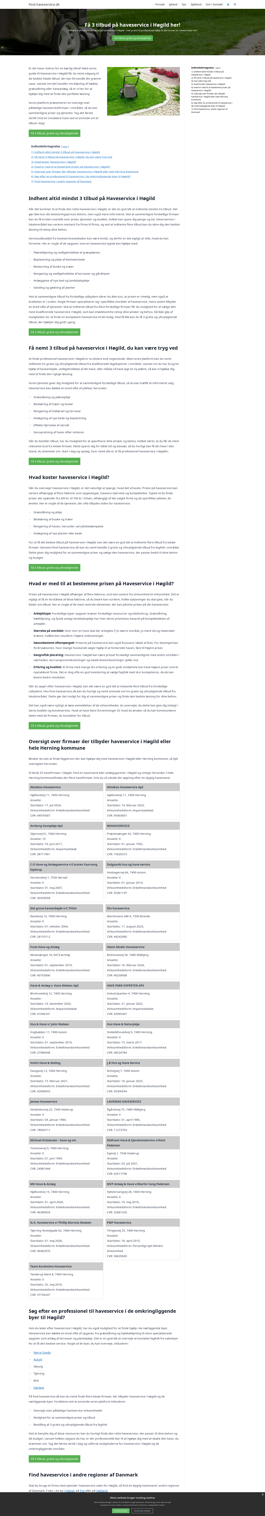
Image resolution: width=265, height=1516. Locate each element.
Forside (160, 4)
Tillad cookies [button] (120, 1511)
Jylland (173, 4)
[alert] (132, 1504)
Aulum (38, 1359)
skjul (65, 146)
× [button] (263, 1495)
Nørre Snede (42, 1352)
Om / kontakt (214, 4)
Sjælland (196, 4)
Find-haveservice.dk (44, 4)
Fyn (184, 4)
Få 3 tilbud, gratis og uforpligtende (132, 38)
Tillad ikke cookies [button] (142, 1511)
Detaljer (162, 1505)
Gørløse (39, 1387)
